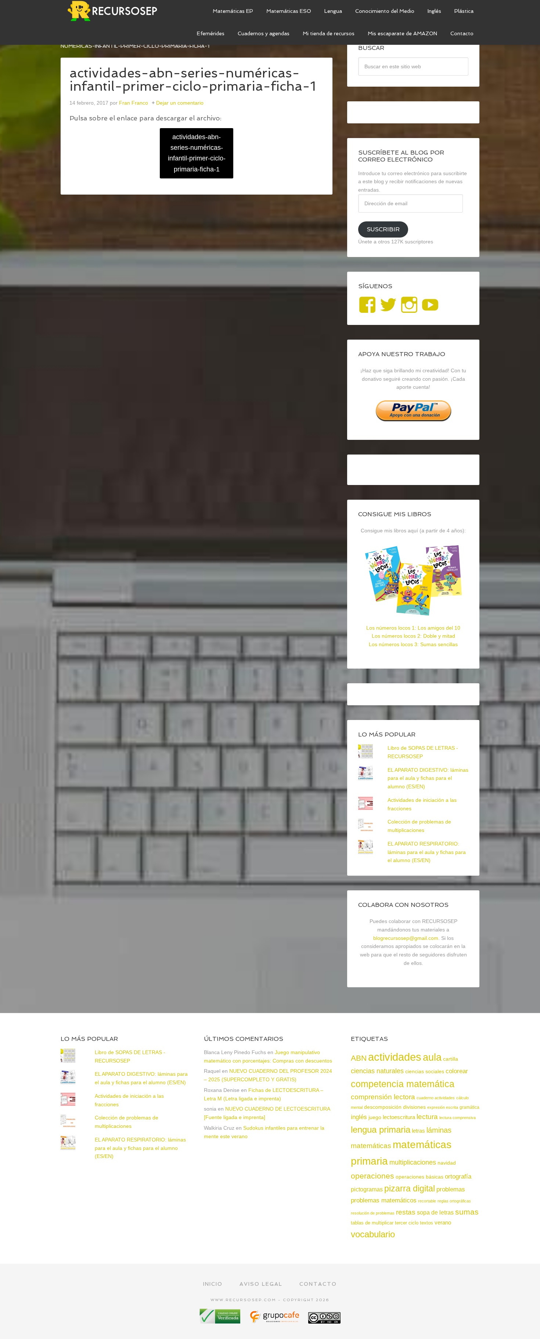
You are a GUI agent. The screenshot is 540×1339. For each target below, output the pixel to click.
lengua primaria (380, 1129)
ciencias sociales (424, 1071)
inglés (359, 1117)
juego (374, 1117)
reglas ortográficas (454, 1201)
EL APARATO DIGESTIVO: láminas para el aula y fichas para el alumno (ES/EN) (428, 778)
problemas (450, 1189)
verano (443, 1223)
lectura (427, 1117)
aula (432, 1057)
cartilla (450, 1059)
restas (405, 1212)
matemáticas (371, 1145)
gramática (469, 1107)
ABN (359, 1058)
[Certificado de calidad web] (220, 1321)
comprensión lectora (383, 1097)
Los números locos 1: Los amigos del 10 (413, 628)
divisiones (414, 1107)
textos (426, 1223)
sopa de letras (435, 1212)
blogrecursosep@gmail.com (405, 938)
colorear (457, 1071)
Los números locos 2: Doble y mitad (413, 636)
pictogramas (367, 1189)
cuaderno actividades (436, 1098)
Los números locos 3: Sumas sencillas (413, 644)
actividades (394, 1057)
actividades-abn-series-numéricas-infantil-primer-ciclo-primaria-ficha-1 (197, 153)
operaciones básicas (419, 1177)
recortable (427, 1201)
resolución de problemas (373, 1213)
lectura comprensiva (457, 1117)
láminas (438, 1130)
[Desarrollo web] (275, 1321)
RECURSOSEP (116, 11)
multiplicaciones (412, 1162)
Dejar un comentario (180, 103)
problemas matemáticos (384, 1200)
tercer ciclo (406, 1223)
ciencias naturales (377, 1071)
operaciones (372, 1176)
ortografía (458, 1176)
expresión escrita (442, 1107)
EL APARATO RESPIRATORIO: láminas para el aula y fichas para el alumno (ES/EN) (427, 852)
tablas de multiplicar (372, 1223)
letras (418, 1131)
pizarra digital (409, 1188)
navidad (447, 1163)
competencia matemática (402, 1084)
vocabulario (373, 1234)
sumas (467, 1212)
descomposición (383, 1107)
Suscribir (383, 229)
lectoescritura (399, 1117)
